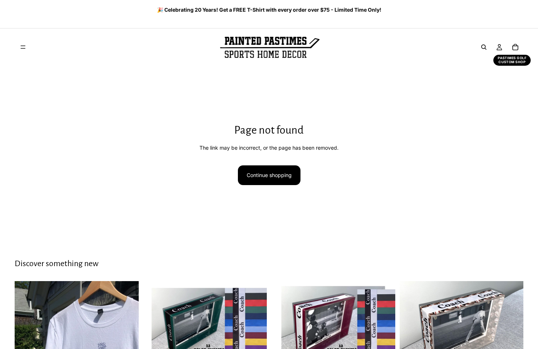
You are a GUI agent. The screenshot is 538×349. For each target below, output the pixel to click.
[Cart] (515, 47)
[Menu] (23, 47)
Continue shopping (269, 175)
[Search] (484, 47)
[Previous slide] (17, 11)
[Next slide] (515, 11)
